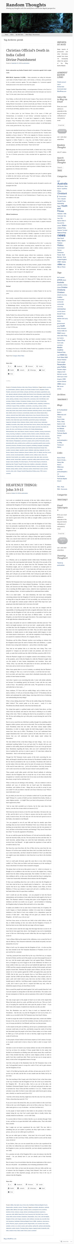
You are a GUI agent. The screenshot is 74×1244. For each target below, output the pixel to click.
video (59, 264)
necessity (36, 1219)
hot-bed (35, 422)
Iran (65, 216)
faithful (16, 1214)
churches (64, 295)
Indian (21, 424)
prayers (16, 1223)
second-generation (19, 454)
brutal (17, 396)
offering (13, 438)
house (39, 422)
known (21, 427)
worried (45, 468)
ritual (43, 1223)
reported (22, 450)
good (21, 420)
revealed (40, 1223)
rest (36, 1223)
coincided (13, 403)
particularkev (26, 63)
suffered (8, 459)
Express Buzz (44, 413)
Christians (28, 401)
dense (44, 410)
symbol (38, 459)
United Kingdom (62, 259)
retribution (31, 450)
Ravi (46, 447)
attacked (11, 394)
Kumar (29, 427)
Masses (22, 431)
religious (59, 372)
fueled (39, 417)
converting (25, 408)
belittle (24, 394)
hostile (31, 422)
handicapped (42, 420)
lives (13, 429)
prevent (24, 445)
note (43, 436)
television (42, 459)
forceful (20, 417)
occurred (8, 438)
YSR (41, 471)
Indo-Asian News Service (30, 424)
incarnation (14, 424)
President (19, 445)
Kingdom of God (10, 1219)
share (39, 454)
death (20, 410)
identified (8, 424)
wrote (15, 471)
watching (42, 466)
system (13, 1228)
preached (8, 445)
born (14, 396)
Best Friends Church (32, 394)
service (31, 454)
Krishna (26, 427)
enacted (32, 413)
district (63, 311)
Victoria (63, 262)
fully (43, 417)
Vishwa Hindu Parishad (30, 466)
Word (18, 1230)
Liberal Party (61, 228)
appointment (44, 392)
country (33, 408)
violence (63, 384)
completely (40, 403)
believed (20, 394)
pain (34, 438)
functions (8, 420)
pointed (20, 443)
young (37, 471)
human (46, 1214)
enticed (38, 413)
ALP (58, 181)
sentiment (27, 454)
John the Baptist (45, 1216)
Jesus (36, 1216)
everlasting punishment (33, 1212)
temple (47, 459)
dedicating (35, 410)
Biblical (15, 1209)
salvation (15, 1207)
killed (58, 335)
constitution (22, 406)
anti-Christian (20, 392)
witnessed (25, 468)
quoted (23, 447)
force (17, 417)
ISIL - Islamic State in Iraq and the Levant (61, 221)
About (11, 34)
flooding (8, 417)
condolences (46, 403)
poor (32, 443)
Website (8, 468)
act (7, 389)
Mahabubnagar (39, 429)
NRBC (34, 1221)
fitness (59, 321)
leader (44, 427)
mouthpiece (18, 433)
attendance (41, 1207)
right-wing (36, 450)
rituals (46, 1223)
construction (29, 406)
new (41, 1219)
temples (8, 461)
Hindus (27, 422)
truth (48, 1228)
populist (40, 443)
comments (25, 403)
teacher (18, 1228)
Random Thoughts (26, 4)
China (59, 191)
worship (59, 389)
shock (43, 454)
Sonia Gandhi (14, 457)
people (29, 440)
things (26, 1228)
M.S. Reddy (31, 429)
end (35, 413)
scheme (8, 454)
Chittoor (13, 401)
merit (28, 1219)
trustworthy (43, 1228)
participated (41, 438)
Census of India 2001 (24, 399)
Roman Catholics (29, 452)
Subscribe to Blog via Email (62, 99)
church (33, 401)
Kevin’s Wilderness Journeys (60, 467)
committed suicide (32, 403)
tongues (31, 1228)
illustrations (24, 1216)
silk (46, 454)
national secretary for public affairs (14, 436)
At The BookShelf (62, 410)
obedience (39, 1221)
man (16, 431)
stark (38, 457)
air (25, 389)
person (47, 440)
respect (26, 450)
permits (37, 440)
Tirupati (16, 464)
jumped (48, 424)
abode (44, 387)
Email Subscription (62, 507)
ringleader (41, 450)
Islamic (63, 333)
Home (6, 34)
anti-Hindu (31, 392)
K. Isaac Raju (14, 427)
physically (8, 443)
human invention (17, 1216)
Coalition (59, 297)
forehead (25, 417)
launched (38, 427)
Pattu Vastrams (9, 440)
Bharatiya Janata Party (42, 394)
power (44, 443)
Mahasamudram (10, 431)
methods (32, 1219)
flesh (23, 1214)
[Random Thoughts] (36, 23)
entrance (17, 1212)
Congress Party (15, 406)
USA (59, 262)
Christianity (13, 387)
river (48, 450)
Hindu (18, 422)
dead (17, 410)
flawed (20, 1214)
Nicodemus (11, 1221)
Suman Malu (18, 459)
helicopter (14, 422)
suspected (29, 459)
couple (37, 408)
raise (27, 447)
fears (34, 415)
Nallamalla (42, 433)
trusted (39, 1228)
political (28, 443)
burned (28, 396)
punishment (18, 447)
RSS (35, 452)
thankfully (16, 461)
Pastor (49, 438)
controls (44, 406)
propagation (46, 445)
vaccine (59, 381)
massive (27, 431)
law (42, 427)
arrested (62, 277)
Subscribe (62, 131)
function (46, 417)
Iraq (58, 218)
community (60, 306)
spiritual (30, 1226)
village (22, 466)
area (49, 392)
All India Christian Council (32, 389)
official (16, 438)
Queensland (60, 248)
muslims (37, 433)
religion (17, 450)
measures (31, 431)
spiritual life (35, 1226)
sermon (20, 1207)
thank (12, 461)
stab (35, 457)
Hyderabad (44, 422)
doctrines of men (10, 1212)
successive (45, 457)
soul (20, 457)
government (32, 420)
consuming (35, 406)
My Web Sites (19, 34)
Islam (26, 387)
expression (9, 1214)
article (59, 279)
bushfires (64, 188)
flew (47, 415)
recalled (8, 450)
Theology (25, 1207)
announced (13, 392)
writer (12, 471)
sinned (19, 1226)
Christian (17, 401)
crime (59, 199)
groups (37, 420)
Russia (59, 255)
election (59, 318)
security (65, 374)
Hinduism (19, 387)
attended (15, 394)
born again (20, 1209)
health (62, 326)
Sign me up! (62, 541)
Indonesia (60, 216)
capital (44, 396)
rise (46, 450)
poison (24, 443)
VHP (15, 466)
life (10, 429)
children (65, 285)
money (7, 433)
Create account (61, 82)
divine (14, 413)
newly (36, 436)
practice (48, 443)
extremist (13, 415)
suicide (12, 459)
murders (29, 433)
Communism (62, 196)
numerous (46, 436)
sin (16, 1226)
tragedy (35, 1228)
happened (8, 422)
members (37, 431)
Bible (12, 1205)
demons (40, 410)
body (11, 396)
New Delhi (32, 436)
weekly (12, 468)
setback (36, 454)
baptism (8, 1209)
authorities (60, 285)
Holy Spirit (16, 1205)
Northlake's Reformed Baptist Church (38, 1205)
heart (26, 1214)
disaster (63, 199)
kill (18, 427)
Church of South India (41, 401)
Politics (60, 245)
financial (38, 415)
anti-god (26, 392)
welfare (16, 468)
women (62, 386)
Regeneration (9, 1207)
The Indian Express (23, 461)
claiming (8, 403)
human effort (9, 1216)
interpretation (31, 1216)
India (23, 387)
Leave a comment (32, 1230)
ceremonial (33, 399)
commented (19, 403)
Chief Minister (42, 399)
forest (29, 417)
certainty (26, 1209)
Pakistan (59, 243)
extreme (8, 415)
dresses (20, 413)
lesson (7, 429)
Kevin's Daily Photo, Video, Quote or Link (61, 421)
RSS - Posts (60, 487)
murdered (23, 433)
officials (59, 359)
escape (21, 1212)
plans (16, 443)
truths (7, 1230)
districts (11, 413)
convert (20, 408)
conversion (9, 408)
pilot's (12, 443)
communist (60, 302)
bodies (7, 396)
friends (36, 417)
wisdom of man (13, 1230)
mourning (12, 433)
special (32, 457)
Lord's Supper (18, 1219)
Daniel (13, 410)
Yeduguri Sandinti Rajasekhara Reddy (26, 471)
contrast (40, 406)
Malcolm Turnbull (62, 230)
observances (46, 1221)
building (21, 396)
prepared (21, 1223)
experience (42, 1212)
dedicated (29, 410)
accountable (35, 1207)
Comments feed (61, 89)
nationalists (26, 436)
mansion (24, 1219)
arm (7, 394)
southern (23, 457)
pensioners (24, 440)
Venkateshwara (10, 466)
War (64, 264)
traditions (32, 464)
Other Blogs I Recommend (32, 34)
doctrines (44, 1209)
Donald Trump (61, 201)
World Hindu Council (38, 468)
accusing (48, 387)
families (23, 415)
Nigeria (63, 240)
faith (20, 415)
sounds (23, 1226)
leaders (61, 338)
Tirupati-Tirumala (22, 464)
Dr (17, 413)
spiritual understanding (44, 1226)
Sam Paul (45, 452)
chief (37, 399)
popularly (35, 443)
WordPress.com (61, 91)
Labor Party (63, 335)
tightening (8, 464)
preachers (13, 445)
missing (42, 431)
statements (8, 1228)
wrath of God (23, 1230)
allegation (42, 389)
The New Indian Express (35, 461)
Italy (45, 424)
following (13, 417)
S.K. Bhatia (39, 452)
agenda (22, 389)
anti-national (37, 392)
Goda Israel (16, 420)
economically (26, 413)
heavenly (30, 1214)
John (27, 1205)
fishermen (43, 415)
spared (28, 457)
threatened (44, 461)
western (21, 468)
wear (46, 466)
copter (29, 408)
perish (33, 440)
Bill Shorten (60, 186)
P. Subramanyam (28, 438)
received (13, 450)
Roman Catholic (10, 452)
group (58, 326)
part (37, 438)
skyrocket (8, 457)
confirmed (8, 406)
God (12, 420)
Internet (38, 424)
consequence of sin (37, 1209)
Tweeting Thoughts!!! (62, 557)
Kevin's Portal (61, 458)
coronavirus (61, 309)
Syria (64, 257)
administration (11, 389)
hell (34, 1214)
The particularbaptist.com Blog (62, 440)
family (27, 415)
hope (42, 1214)
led (47, 427)
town (28, 464)
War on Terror (61, 267)
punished (12, 447)
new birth (44, 1219)
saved (49, 452)
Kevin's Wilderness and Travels (61, 414)
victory (18, 466)
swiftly (34, 459)
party (46, 438)
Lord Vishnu (25, 429)
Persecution (42, 440)
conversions (15, 408)
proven (8, 447)
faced (17, 415)
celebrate (16, 399)
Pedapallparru (17, 440)
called (31, 396)
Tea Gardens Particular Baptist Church (62, 433)
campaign (36, 396)
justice (7, 427)
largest (33, 427)
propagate (39, 445)
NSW (66, 357)
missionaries (47, 431)
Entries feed (60, 87)
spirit (26, 1226)
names (47, 433)
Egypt (59, 206)
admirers (18, 389)
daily (10, 410)
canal (40, 396)
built (25, 396)
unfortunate (44, 464)
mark (18, 431)
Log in (59, 84)
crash (41, 408)
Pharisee (12, 1223)
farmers (31, 415)
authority (47, 1207)
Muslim (33, 433)
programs (28, 445)
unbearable (38, 464)
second (12, 454)
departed (48, 410)
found (32, 417)
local (58, 343)
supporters (24, 459)
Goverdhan (26, 420)
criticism (45, 408)
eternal (25, 1212)
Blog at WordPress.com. (10, 1238)
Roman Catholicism (33, 387)
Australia (62, 183)
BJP (50, 394)
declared (24, 410)
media (61, 343)
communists (60, 304)
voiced (38, 466)
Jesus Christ (23, 1205)
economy (60, 203)
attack (64, 280)
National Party (61, 352)
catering (11, 399)
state (41, 457)
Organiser (21, 438)
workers (30, 468)
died (7, 413)
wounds (8, 471)
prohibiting (34, 445)
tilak (13, 464)
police (59, 367)
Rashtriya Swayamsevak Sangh (36, 447)
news (40, 436)
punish (25, 1223)
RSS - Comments (62, 489)
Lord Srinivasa (18, 429)
